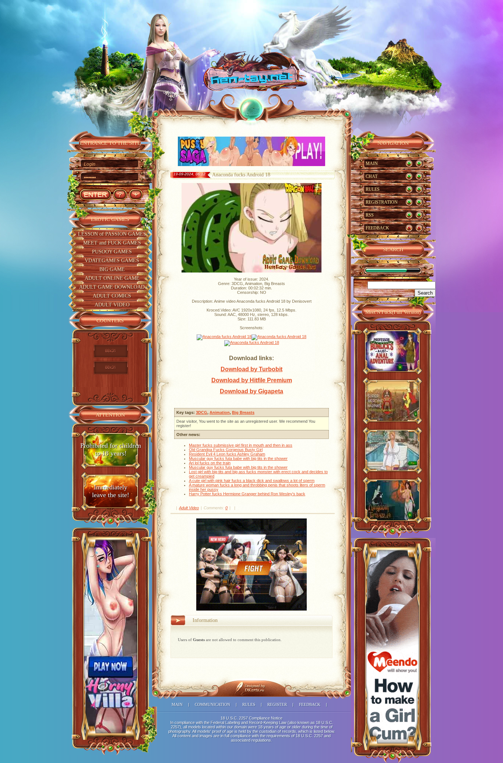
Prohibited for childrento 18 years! (110, 449)
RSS (370, 215)
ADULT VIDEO (112, 304)
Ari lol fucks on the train (210, 463)
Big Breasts (243, 412)
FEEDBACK (377, 228)
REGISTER (277, 704)
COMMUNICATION (212, 704)
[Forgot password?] (120, 194)
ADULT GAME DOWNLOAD (112, 287)
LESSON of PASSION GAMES (112, 234)
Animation (220, 412)
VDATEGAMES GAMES (112, 260)
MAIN (372, 163)
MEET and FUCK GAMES (112, 243)
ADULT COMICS (112, 296)
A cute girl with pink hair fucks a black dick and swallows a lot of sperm (251, 480)
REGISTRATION (382, 202)
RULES (373, 189)
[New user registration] (136, 194)
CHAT (371, 176)
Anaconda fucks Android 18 (241, 174)
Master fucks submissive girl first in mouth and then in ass (240, 445)
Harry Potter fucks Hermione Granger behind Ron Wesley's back (247, 494)
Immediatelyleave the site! (110, 491)
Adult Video (189, 508)
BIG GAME (112, 269)
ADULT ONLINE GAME (112, 278)
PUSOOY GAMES (112, 251)
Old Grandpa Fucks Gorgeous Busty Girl (226, 449)
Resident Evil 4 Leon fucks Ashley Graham (227, 454)
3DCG (201, 412)
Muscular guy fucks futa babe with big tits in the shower (238, 458)
